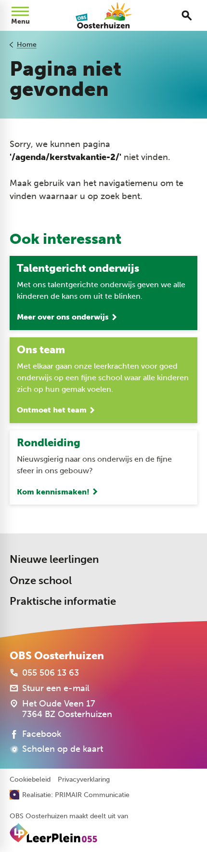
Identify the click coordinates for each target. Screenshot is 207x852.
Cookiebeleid (30, 780)
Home (27, 44)
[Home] (104, 15)
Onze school (41, 580)
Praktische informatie (63, 601)
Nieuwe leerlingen (54, 559)
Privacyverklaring (84, 780)
